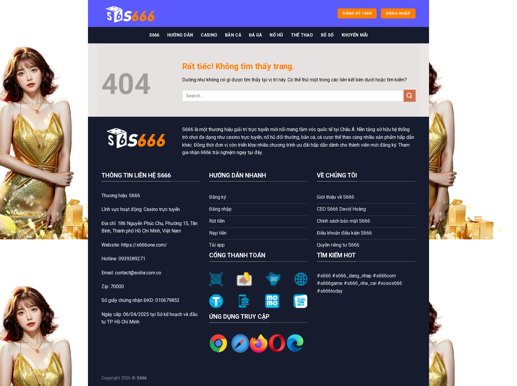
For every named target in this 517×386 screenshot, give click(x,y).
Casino (209, 35)
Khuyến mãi (355, 35)
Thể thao (302, 35)
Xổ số (327, 35)
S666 (154, 35)
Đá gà (255, 35)
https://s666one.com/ (144, 245)
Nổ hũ (276, 35)
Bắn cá (233, 35)
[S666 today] (131, 13)
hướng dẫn (180, 35)
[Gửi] (410, 95)
